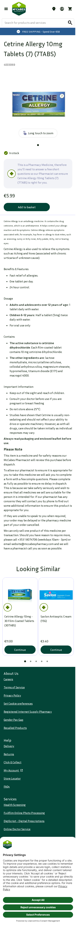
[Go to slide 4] (42, 661)
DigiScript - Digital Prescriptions (24, 821)
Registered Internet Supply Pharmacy (28, 711)
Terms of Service (14, 687)
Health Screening (15, 805)
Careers (8, 679)
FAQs (7, 786)
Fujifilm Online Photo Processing (24, 813)
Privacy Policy (12, 695)
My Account (11, 770)
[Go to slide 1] (38, 145)
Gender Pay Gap (13, 720)
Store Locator (12, 778)
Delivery (9, 746)
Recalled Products (15, 728)
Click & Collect (12, 762)
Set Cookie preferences (18, 703)
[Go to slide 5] (47, 661)
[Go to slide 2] (30, 661)
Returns (9, 754)
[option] (38, 105)
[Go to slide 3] (36, 661)
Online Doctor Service (17, 829)
